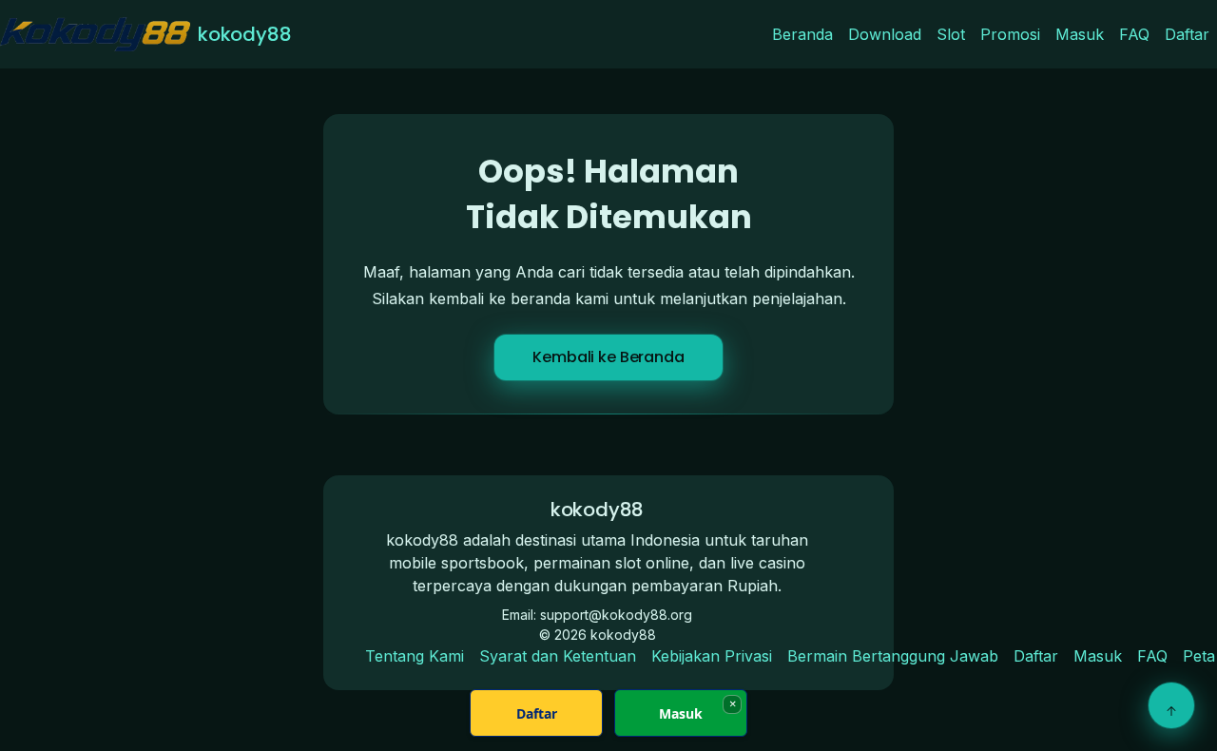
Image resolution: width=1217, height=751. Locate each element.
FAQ (1134, 34)
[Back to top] (1171, 705)
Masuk (1079, 34)
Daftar (1187, 34)
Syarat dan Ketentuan (557, 655)
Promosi (1010, 34)
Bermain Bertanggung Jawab (892, 655)
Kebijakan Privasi (711, 655)
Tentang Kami (414, 655)
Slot (951, 34)
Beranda (802, 34)
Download (884, 34)
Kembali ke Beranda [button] (608, 357)
